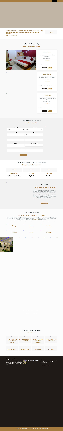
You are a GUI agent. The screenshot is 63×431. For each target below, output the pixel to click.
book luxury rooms (36, 219)
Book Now (31, 429)
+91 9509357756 (44, 364)
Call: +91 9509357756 (11, 35)
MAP (51, 32)
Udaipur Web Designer (44, 428)
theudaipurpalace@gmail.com (46, 365)
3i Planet (40, 428)
